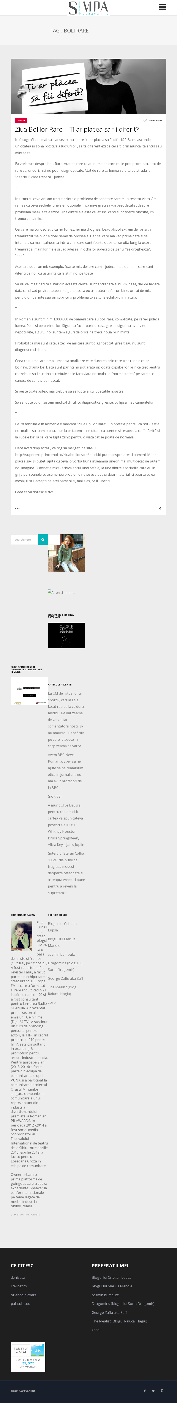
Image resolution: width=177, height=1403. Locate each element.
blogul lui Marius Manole (112, 1286)
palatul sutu (20, 1303)
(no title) (55, 796)
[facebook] (144, 1391)
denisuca (18, 1277)
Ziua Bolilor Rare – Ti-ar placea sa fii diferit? (77, 129)
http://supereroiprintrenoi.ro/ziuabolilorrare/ (52, 454)
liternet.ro (19, 1286)
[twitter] (153, 1391)
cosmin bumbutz (61, 954)
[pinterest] (162, 1391)
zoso (52, 1002)
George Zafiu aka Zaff (65, 978)
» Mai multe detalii (25, 1214)
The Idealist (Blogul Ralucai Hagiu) (119, 1321)
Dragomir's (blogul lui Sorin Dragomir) (123, 1303)
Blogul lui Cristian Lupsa (111, 1277)
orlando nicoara (23, 1295)
